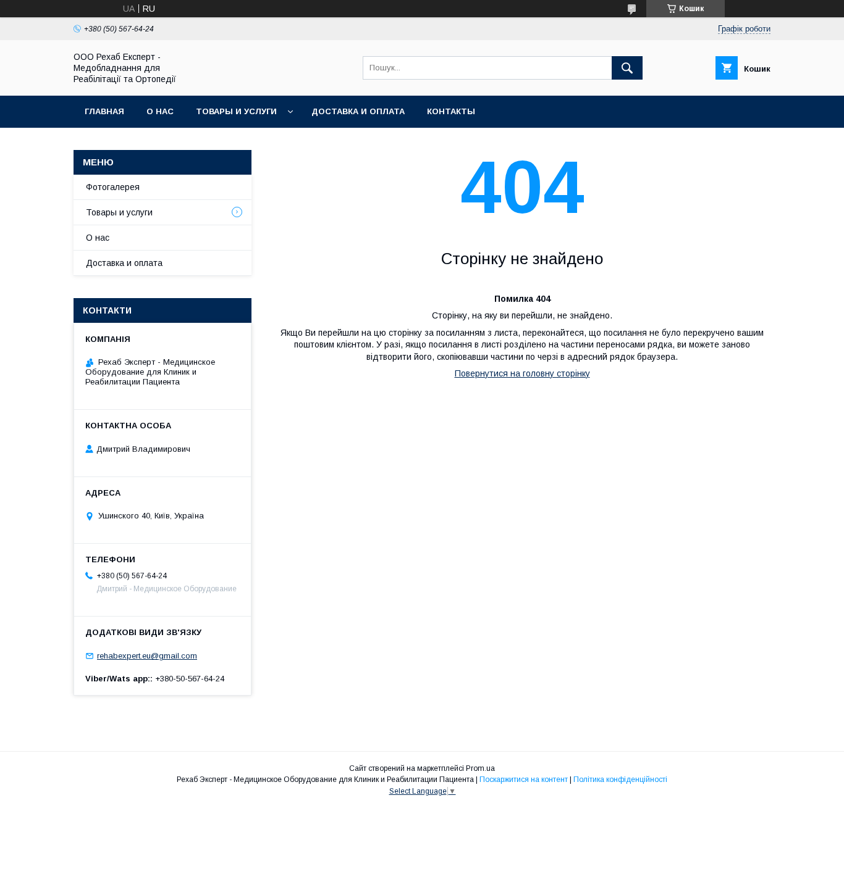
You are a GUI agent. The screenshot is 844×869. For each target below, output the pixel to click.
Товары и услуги (236, 111)
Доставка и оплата (358, 111)
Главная (104, 111)
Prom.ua (480, 768)
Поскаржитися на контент (523, 779)
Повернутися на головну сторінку (522, 373)
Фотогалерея (113, 187)
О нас (160, 111)
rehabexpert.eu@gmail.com (147, 655)
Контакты (451, 111)
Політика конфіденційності (620, 779)
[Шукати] (627, 68)
